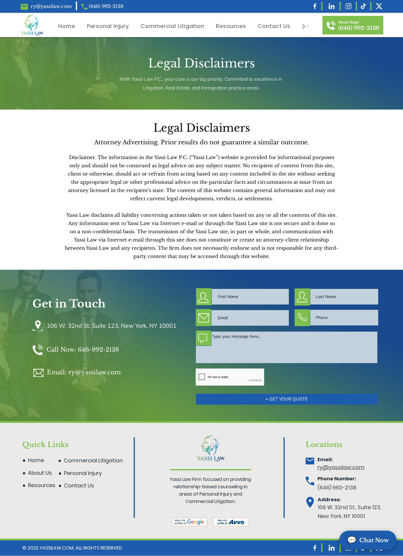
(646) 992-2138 (106, 6)
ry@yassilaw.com (51, 6)
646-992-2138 (98, 349)
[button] (274, 26)
